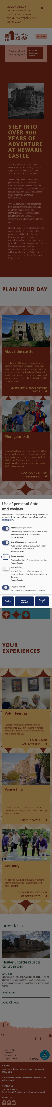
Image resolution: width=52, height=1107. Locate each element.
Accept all (42, 601)
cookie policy (7, 519)
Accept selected (24, 601)
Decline (8, 601)
